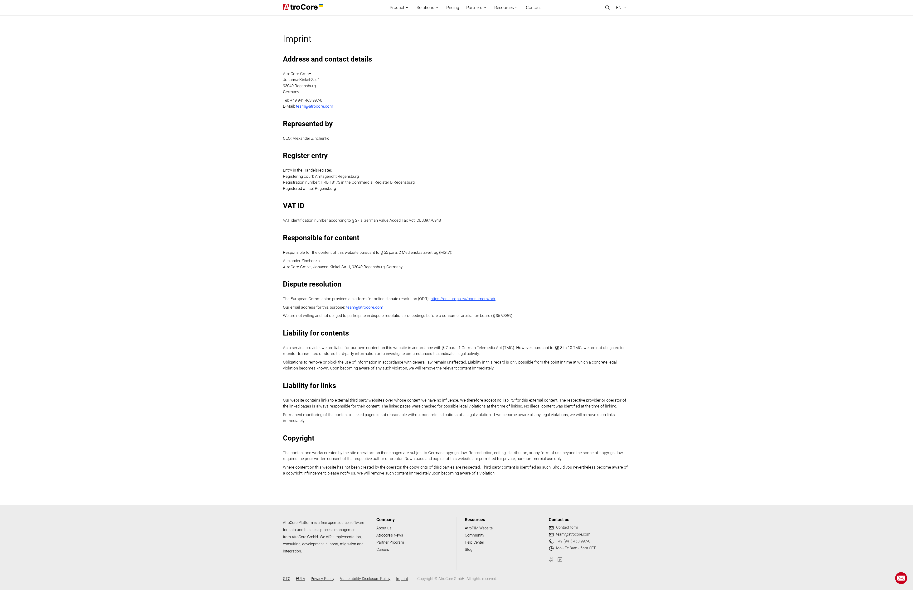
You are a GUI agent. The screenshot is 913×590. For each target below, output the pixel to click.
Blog (468, 549)
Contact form (567, 527)
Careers (382, 549)
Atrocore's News (389, 535)
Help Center (474, 542)
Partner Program (390, 542)
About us (383, 528)
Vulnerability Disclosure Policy (365, 578)
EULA (300, 578)
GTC (286, 578)
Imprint (402, 578)
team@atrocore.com (314, 106)
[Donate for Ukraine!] (320, 5)
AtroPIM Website (479, 528)
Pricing (452, 7)
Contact (533, 7)
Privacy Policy (322, 578)
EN (619, 7)
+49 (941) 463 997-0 (573, 541)
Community (474, 535)
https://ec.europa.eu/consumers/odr (463, 298)
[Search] (607, 7)
